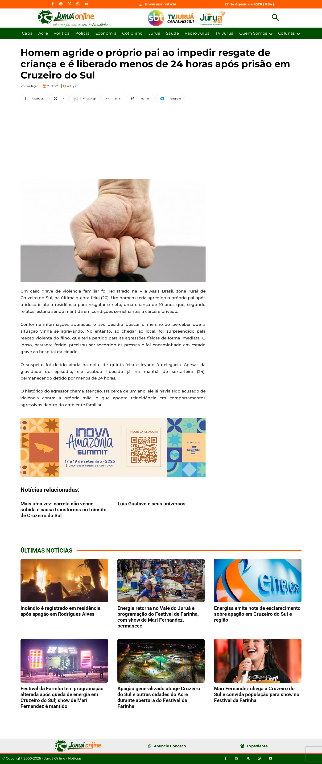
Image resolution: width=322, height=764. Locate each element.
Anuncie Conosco (170, 746)
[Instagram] (61, 4)
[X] (69, 4)
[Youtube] (86, 4)
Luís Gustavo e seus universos (152, 504)
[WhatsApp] (78, 4)
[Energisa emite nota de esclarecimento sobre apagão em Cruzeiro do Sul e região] (257, 580)
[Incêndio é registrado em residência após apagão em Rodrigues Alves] (64, 580)
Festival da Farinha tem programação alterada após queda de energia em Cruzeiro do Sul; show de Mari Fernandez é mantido (62, 697)
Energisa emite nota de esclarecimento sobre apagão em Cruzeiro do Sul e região (257, 614)
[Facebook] (52, 4)
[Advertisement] (113, 140)
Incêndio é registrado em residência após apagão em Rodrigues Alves (60, 611)
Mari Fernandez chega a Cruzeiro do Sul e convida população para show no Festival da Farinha (256, 694)
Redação (32, 86)
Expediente (257, 746)
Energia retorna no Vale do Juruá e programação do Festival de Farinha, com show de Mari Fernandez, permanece (158, 617)
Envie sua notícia (160, 4)
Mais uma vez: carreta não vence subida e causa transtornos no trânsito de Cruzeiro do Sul (64, 509)
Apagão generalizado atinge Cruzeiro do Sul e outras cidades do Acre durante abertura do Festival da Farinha (158, 697)
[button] (275, 18)
